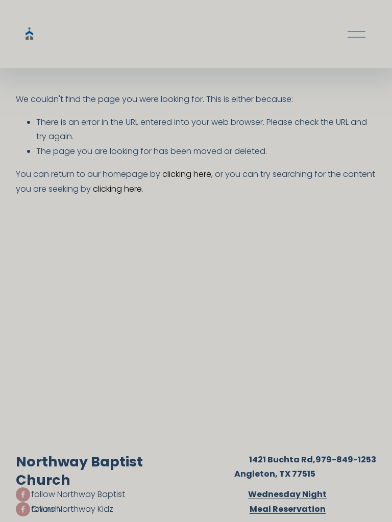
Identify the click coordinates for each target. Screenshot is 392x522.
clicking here (186, 174)
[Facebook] (23, 494)
